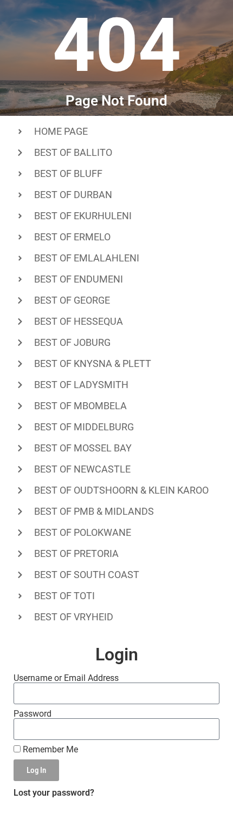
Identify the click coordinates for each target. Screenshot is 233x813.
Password (32, 714)
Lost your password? (54, 793)
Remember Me (49, 749)
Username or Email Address (66, 678)
